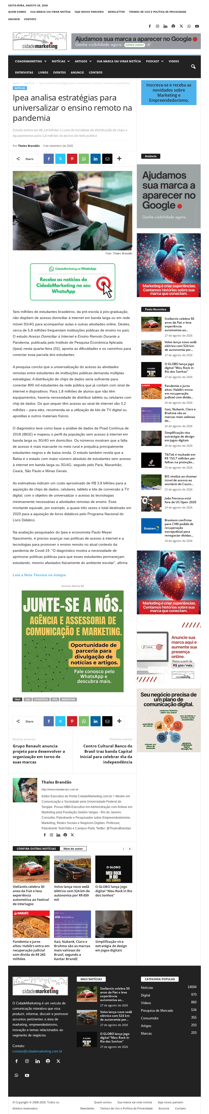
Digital (145, 995)
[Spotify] (173, 26)
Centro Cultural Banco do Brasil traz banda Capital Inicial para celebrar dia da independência (106, 753)
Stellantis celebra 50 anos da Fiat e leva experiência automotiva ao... (179, 324)
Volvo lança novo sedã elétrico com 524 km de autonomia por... (181, 346)
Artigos (81, 61)
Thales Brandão (29, 146)
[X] (181, 26)
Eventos (59, 72)
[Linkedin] (165, 26)
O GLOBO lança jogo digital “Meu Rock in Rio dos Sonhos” (113, 891)
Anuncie (14, 19)
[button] (193, 67)
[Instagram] (157, 26)
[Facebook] (150, 26)
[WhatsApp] (189, 26)
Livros (43, 72)
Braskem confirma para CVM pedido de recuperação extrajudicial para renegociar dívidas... (179, 528)
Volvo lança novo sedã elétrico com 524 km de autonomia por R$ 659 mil (72, 893)
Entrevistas (24, 72)
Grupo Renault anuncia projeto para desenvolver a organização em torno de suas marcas (39, 753)
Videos (174, 61)
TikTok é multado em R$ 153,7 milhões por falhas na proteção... (180, 458)
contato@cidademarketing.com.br (37, 1051)
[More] (119, 159)
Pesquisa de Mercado (157, 1010)
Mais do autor (73, 848)
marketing (68, 699)
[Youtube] (197, 26)
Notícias (58, 61)
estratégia (41, 699)
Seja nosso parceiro (89, 11)
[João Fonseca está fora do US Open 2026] (151, 504)
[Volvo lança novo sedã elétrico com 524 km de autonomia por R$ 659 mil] (72, 869)
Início (16, 83)
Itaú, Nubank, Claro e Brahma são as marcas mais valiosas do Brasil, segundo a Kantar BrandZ (72, 950)
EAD (27, 699)
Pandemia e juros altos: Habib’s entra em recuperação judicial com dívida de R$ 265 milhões (31, 950)
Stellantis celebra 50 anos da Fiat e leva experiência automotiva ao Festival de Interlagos (31, 895)
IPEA (54, 699)
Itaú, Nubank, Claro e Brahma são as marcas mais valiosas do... (180, 415)
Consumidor (150, 1018)
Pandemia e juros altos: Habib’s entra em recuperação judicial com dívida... (179, 391)
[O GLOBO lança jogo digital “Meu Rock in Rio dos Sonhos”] (113, 869)
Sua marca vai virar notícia (50, 11)
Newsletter (116, 11)
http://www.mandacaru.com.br (60, 789)
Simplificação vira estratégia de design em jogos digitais (111, 945)
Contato (30, 19)
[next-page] (129, 848)
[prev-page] (123, 848)
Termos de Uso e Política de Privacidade (157, 11)
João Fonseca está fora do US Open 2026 (180, 500)
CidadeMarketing (28, 61)
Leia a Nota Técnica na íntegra (39, 575)
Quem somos (17, 11)
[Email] (107, 159)
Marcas (146, 1033)
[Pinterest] (72, 159)
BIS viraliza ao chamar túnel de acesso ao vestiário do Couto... (181, 480)
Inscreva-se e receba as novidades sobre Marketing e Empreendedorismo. (168, 92)
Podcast (152, 61)
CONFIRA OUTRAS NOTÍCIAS (36, 848)
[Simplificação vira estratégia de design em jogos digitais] (113, 924)
